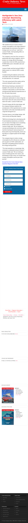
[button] (25, 9)
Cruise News (8, 310)
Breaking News (9, 188)
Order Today (18, 394)
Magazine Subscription (17, 310)
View (17, 360)
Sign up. (16, 333)
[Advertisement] (14, 251)
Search (18, 311)
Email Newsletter (12, 311)
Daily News (8, 186)
